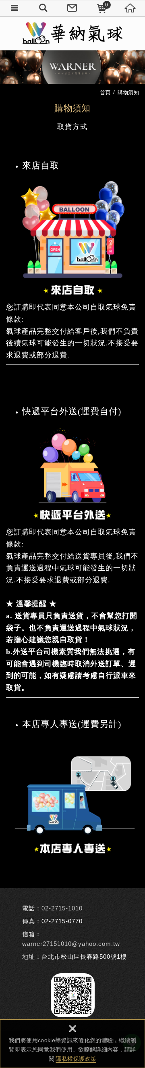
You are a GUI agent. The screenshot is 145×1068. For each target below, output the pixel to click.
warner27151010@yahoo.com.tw (71, 943)
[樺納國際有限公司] (72, 33)
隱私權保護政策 (76, 1059)
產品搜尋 (43, 8)
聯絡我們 (72, 8)
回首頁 (130, 8)
